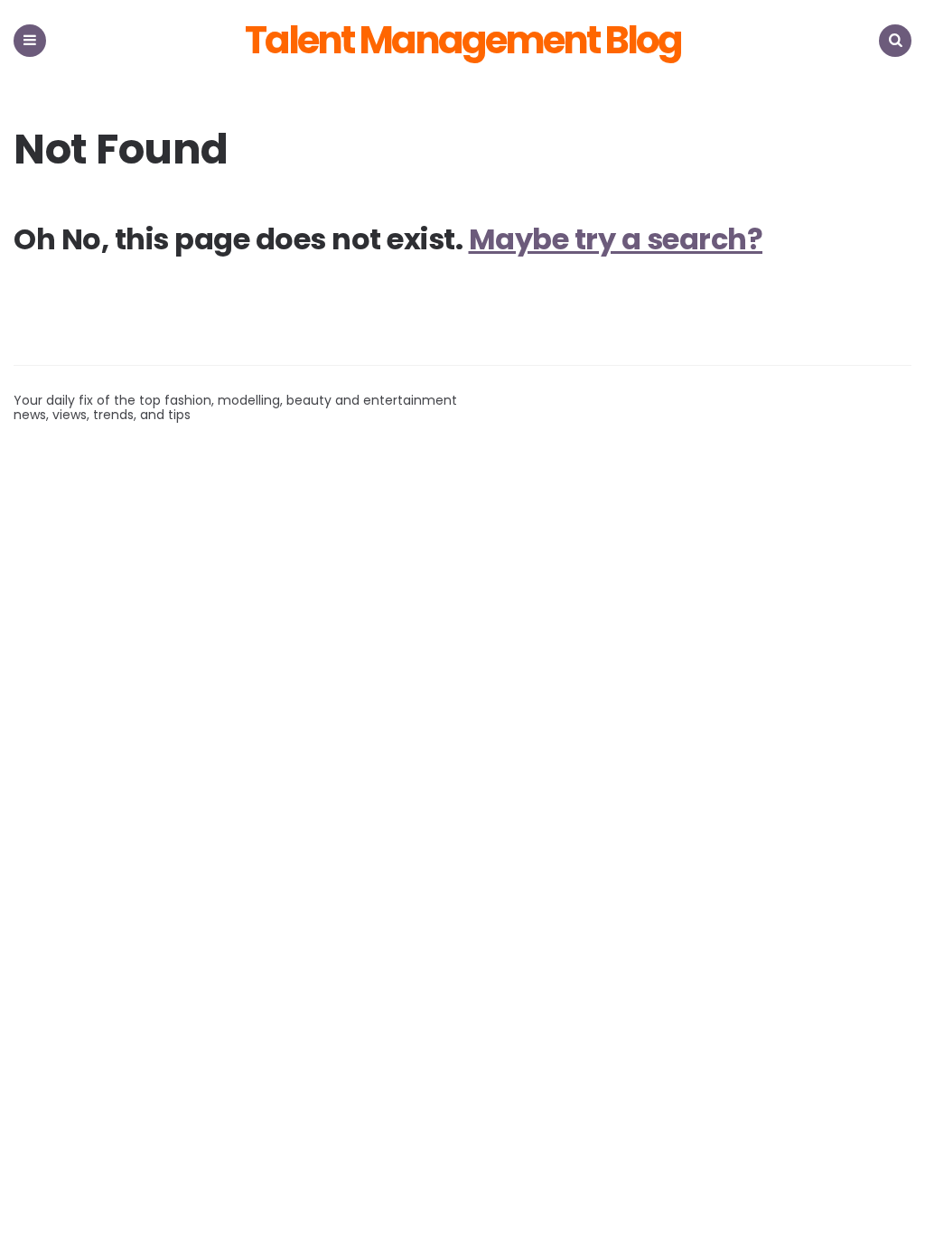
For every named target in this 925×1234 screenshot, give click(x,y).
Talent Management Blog (463, 40)
